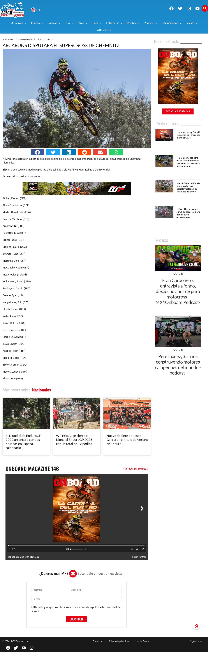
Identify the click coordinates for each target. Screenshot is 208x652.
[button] (37, 152)
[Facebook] (171, 8)
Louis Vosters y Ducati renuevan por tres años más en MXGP (188, 135)
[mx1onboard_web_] (77, 194)
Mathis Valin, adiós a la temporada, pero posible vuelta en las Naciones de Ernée (188, 187)
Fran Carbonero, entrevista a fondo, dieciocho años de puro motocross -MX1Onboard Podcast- (178, 291)
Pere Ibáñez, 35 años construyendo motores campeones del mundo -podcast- (178, 364)
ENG (39, 10)
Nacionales (8, 39)
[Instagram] (189, 8)
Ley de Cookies (143, 641)
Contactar (97, 641)
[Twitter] (180, 8)
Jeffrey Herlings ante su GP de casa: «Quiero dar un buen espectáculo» (188, 213)
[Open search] (205, 8)
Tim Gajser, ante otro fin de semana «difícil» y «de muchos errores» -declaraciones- (188, 161)
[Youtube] (197, 8)
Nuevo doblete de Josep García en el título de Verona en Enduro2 (127, 439)
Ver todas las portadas (135, 468)
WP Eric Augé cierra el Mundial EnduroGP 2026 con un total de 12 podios (74, 439)
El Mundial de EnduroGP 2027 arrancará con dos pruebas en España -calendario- (23, 441)
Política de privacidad (119, 641)
